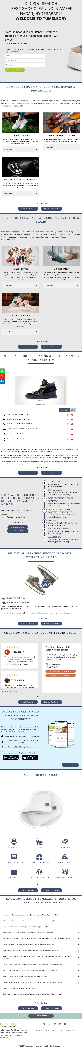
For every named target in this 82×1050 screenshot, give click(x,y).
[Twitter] (60, 1024)
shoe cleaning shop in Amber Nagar (40, 613)
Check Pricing (67, 671)
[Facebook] (44, 1024)
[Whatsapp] (49, 1024)
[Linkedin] (65, 1024)
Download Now (70, 765)
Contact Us (70, 1030)
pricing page (66, 613)
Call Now (54, 675)
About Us (39, 1030)
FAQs (47, 1030)
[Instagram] (55, 1024)
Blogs (61, 1030)
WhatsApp (67, 675)
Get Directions (54, 671)
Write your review (10, 691)
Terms (54, 1030)
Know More (8, 149)
